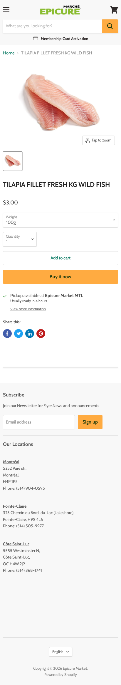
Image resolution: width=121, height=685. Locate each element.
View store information (28, 309)
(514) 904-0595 (30, 488)
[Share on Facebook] (7, 333)
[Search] (110, 26)
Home (9, 53)
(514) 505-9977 (30, 526)
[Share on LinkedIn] (29, 333)
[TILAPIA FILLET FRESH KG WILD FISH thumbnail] (12, 161)
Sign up (90, 422)
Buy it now (60, 276)
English (57, 651)
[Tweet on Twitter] (18, 333)
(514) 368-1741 (29, 570)
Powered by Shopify (60, 674)
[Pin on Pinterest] (40, 333)
